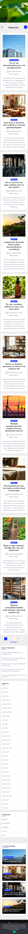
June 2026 (5, 688)
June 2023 (5, 808)
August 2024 (5, 752)
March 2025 (5, 732)
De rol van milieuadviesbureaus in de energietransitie (14, 65)
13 (18, 639)
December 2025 (6, 704)
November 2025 (6, 708)
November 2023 (6, 788)
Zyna (10, 71)
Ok (14, 931)
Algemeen (14, 119)
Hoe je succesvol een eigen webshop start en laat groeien (14, 185)
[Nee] (26, 928)
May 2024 (5, 764)
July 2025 (5, 720)
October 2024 (6, 744)
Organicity (14, 28)
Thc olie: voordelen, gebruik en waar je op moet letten (14, 307)
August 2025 (5, 716)
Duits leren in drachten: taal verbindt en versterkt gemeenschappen (14, 125)
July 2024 (5, 756)
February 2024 (6, 776)
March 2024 (5, 772)
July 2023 (5, 804)
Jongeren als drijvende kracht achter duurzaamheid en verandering (13, 911)
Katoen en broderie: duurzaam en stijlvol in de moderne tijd (14, 366)
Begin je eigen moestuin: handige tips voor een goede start (14, 548)
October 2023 (6, 792)
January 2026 (6, 700)
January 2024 (6, 780)
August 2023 (5, 800)
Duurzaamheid (14, 60)
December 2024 (6, 736)
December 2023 (6, 784)
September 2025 (6, 712)
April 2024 (5, 768)
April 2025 (5, 728)
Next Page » (14, 642)
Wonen (4, 835)
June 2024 (5, 760)
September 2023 (6, 796)
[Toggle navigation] (2, 27)
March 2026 (5, 696)
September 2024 (6, 748)
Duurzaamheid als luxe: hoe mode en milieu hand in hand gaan (14, 488)
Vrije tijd (4, 831)
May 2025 (4, 724)
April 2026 (5, 692)
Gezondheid (5, 827)
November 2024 (6, 740)
